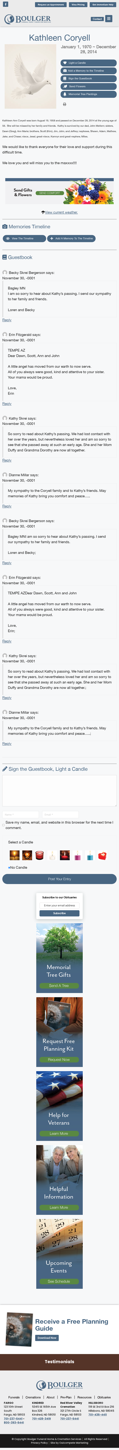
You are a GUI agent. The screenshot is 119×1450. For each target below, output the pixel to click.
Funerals (14, 1397)
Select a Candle (20, 842)
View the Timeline (22, 238)
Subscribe (59, 913)
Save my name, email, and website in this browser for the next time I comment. (59, 825)
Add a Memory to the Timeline (86, 70)
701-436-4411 (97, 1415)
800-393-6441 (14, 1422)
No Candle (18, 867)
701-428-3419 (41, 1419)
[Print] (65, 104)
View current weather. (61, 212)
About (51, 1397)
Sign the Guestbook (80, 78)
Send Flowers (77, 86)
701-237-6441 (13, 1419)
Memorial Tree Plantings (82, 94)
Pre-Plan (66, 1397)
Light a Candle (77, 62)
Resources (84, 1397)
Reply (6, 320)
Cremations (33, 1397)
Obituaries (104, 1397)
